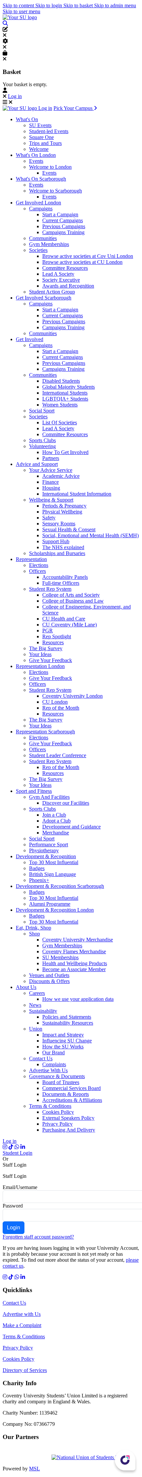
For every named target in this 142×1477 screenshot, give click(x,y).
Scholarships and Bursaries (57, 553)
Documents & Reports (65, 1094)
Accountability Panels (65, 577)
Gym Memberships (49, 244)
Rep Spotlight (56, 636)
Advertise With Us (48, 1070)
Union (35, 1029)
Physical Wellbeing (62, 511)
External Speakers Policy (68, 1118)
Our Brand (53, 1052)
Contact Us (41, 1058)
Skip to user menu (21, 11)
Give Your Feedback (50, 660)
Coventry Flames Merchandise (74, 951)
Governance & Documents (57, 1076)
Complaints (54, 1064)
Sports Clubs (42, 440)
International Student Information (76, 494)
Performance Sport (48, 844)
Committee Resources (65, 268)
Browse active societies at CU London (82, 262)
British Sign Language (52, 874)
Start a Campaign (60, 214)
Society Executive (61, 280)
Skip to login (49, 5)
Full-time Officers (60, 583)
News (35, 1005)
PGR (47, 630)
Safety (48, 517)
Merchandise (55, 832)
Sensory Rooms (58, 523)
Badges (37, 868)
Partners (50, 458)
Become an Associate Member (74, 969)
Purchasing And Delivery (68, 1130)
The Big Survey (45, 648)
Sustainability (43, 1011)
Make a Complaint (22, 1325)
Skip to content (19, 5)
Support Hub (55, 541)
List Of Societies (59, 422)
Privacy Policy (57, 1124)
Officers (37, 571)
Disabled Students (61, 381)
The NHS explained (63, 547)
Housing (51, 488)
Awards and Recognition (68, 286)
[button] (5, 23)
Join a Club (54, 815)
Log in (15, 96)
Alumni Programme (49, 904)
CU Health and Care (63, 618)
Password (13, 1206)
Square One (41, 137)
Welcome (39, 149)
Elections (38, 565)
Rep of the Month (60, 708)
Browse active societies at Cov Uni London (87, 256)
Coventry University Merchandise (77, 939)
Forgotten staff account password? (38, 1237)
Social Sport (41, 410)
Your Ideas (40, 654)
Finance (50, 482)
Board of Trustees (60, 1082)
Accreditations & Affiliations (72, 1100)
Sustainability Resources (67, 1023)
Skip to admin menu (115, 5)
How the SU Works (63, 1046)
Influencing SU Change (67, 1040)
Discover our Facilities (65, 803)
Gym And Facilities (49, 797)
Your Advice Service (50, 470)
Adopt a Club (56, 821)
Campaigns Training (63, 232)
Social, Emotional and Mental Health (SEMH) (90, 535)
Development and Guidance (71, 826)
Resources (53, 642)
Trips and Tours (45, 143)
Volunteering (42, 446)
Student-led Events (48, 131)
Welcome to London (50, 167)
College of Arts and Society (71, 595)
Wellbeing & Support (51, 500)
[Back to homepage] (20, 17)
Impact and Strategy (63, 1034)
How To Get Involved (65, 452)
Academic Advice (61, 476)
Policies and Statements (66, 1017)
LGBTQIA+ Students (65, 399)
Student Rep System (50, 589)
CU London (55, 702)
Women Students (60, 404)
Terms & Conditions (50, 1106)
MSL (34, 1468)
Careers (37, 993)
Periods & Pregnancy (64, 506)
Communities (43, 238)
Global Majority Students (68, 387)
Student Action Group (52, 292)
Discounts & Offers (49, 981)
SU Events (40, 125)
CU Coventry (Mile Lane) (69, 624)
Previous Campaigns (63, 226)
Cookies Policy (58, 1112)
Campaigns (41, 208)
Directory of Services (25, 1370)
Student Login (17, 1153)
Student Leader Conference (57, 755)
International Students (65, 393)
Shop (34, 933)
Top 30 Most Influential (53, 862)
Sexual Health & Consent (68, 529)
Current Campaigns (62, 220)
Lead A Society (58, 274)
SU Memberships (60, 957)
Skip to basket (78, 5)
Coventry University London (72, 696)
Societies (38, 250)
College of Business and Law (73, 601)
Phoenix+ (39, 880)
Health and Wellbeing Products (74, 963)
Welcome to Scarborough (55, 190)
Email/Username (20, 1187)
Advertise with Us (22, 1314)
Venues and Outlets (49, 975)
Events (36, 161)
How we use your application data (78, 999)
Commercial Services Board (71, 1088)
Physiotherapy (44, 850)
